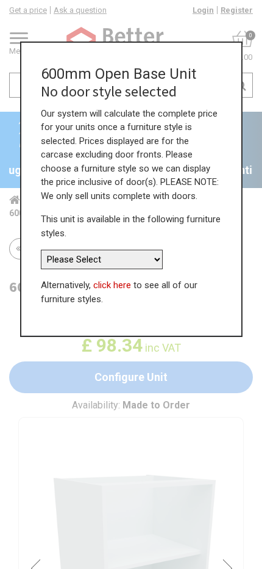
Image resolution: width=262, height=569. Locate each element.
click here (112, 285)
